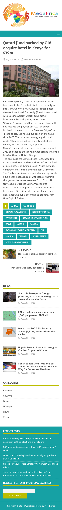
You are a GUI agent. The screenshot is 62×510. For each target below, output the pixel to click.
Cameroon (28, 206)
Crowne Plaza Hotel (16, 212)
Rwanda (9, 236)
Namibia (34, 224)
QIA (42, 230)
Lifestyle (8, 406)
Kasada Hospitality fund (35, 218)
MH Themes (50, 506)
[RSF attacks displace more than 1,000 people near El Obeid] (9, 318)
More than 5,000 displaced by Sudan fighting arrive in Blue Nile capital (36, 331)
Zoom (6, 417)
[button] (57, 33)
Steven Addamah (32, 59)
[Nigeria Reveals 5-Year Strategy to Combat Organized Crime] (9, 353)
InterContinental (41, 212)
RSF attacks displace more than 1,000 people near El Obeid (36, 314)
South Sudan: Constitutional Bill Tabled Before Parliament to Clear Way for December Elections (37, 366)
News (6, 286)
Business (7, 390)
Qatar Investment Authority (20, 230)
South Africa (39, 236)
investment (11, 218)
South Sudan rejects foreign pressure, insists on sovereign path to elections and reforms (38, 296)
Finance (7, 401)
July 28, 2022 (12, 59)
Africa (14, 206)
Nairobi (20, 224)
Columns (7, 396)
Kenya (8, 224)
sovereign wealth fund (17, 242)
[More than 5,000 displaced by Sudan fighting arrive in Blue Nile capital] (9, 334)
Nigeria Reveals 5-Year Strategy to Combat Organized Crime (37, 349)
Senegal (23, 236)
